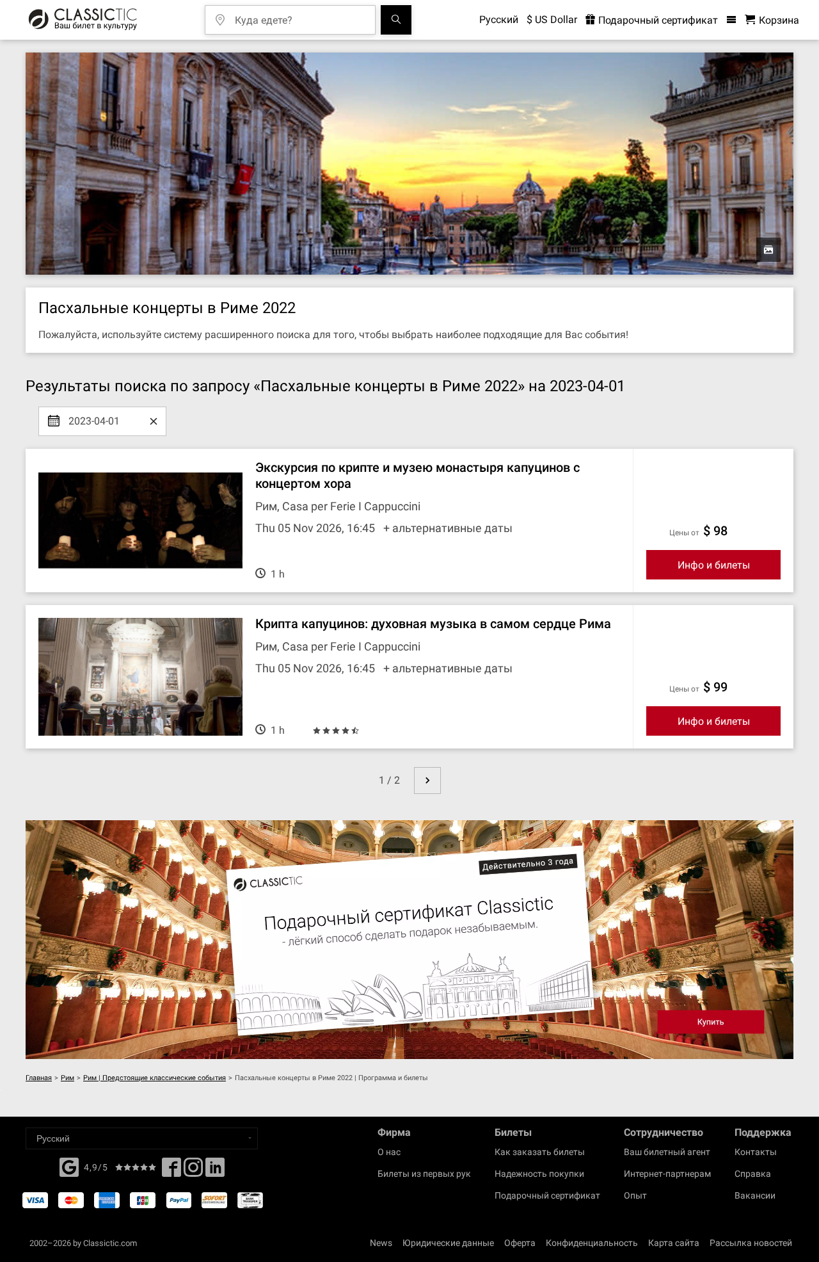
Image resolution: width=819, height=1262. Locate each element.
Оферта (520, 1243)
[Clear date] (153, 421)
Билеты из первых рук (424, 1174)
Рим (67, 1078)
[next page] (427, 780)
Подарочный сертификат (657, 20)
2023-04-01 (94, 416)
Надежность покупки (539, 1174)
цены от (684, 533)
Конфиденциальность (592, 1243)
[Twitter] (193, 1171)
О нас (389, 1152)
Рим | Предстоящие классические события (154, 1078)
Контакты (756, 1152)
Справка (753, 1174)
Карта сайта (673, 1243)
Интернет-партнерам (667, 1174)
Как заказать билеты (540, 1152)
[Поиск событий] (396, 20)
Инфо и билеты (714, 565)
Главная (39, 1078)
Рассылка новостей (751, 1243)
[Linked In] (215, 1171)
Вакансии (755, 1195)
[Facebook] (69, 1166)
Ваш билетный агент (667, 1152)
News (381, 1243)
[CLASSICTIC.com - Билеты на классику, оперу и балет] (83, 20)
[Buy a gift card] (409, 939)
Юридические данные (448, 1243)
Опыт (635, 1195)
